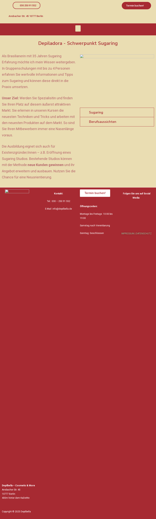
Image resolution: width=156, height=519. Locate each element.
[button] (26, 5)
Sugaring (96, 112)
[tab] (117, 112)
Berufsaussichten (102, 121)
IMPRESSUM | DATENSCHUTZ (136, 233)
